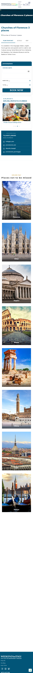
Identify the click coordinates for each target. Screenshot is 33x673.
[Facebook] (2, 668)
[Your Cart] (24, 4)
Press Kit (3, 660)
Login (27, 4)
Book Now (16, 90)
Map (27, 40)
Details (19, 40)
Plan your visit (8, 40)
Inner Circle (4, 665)
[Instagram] (5, 668)
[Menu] (29, 2)
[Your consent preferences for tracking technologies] (30, 670)
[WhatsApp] (17, 4)
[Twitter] (8, 668)
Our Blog (3, 663)
